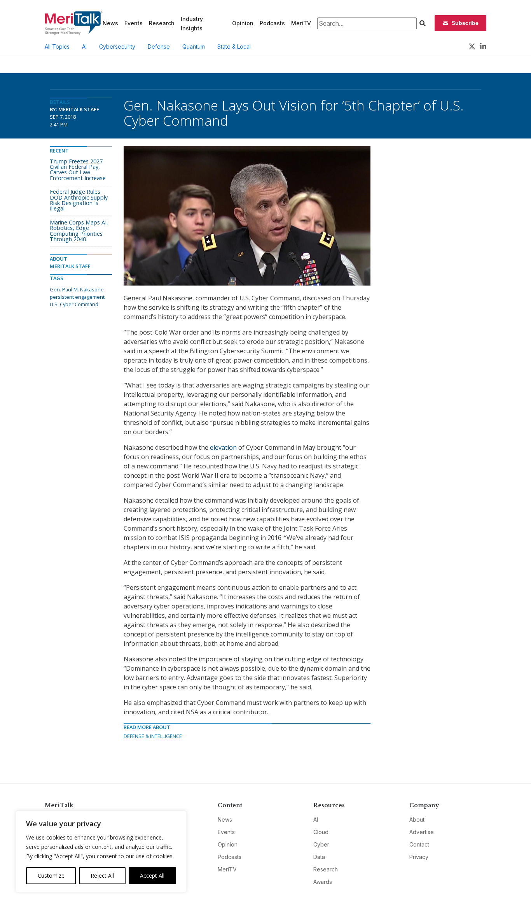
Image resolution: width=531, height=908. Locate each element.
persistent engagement (77, 296)
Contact (419, 844)
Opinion (242, 23)
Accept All (152, 875)
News (110, 23)
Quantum (193, 46)
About (416, 819)
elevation (223, 447)
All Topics (57, 46)
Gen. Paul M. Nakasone (77, 289)
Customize (51, 875)
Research (162, 23)
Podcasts (272, 23)
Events (133, 23)
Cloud (320, 832)
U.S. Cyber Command (74, 304)
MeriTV (301, 23)
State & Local (234, 46)
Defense (159, 46)
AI (84, 46)
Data (319, 857)
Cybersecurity (117, 46)
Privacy (418, 857)
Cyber (321, 844)
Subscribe (465, 23)
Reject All (102, 875)
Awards (322, 881)
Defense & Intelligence (153, 736)
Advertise (421, 832)
